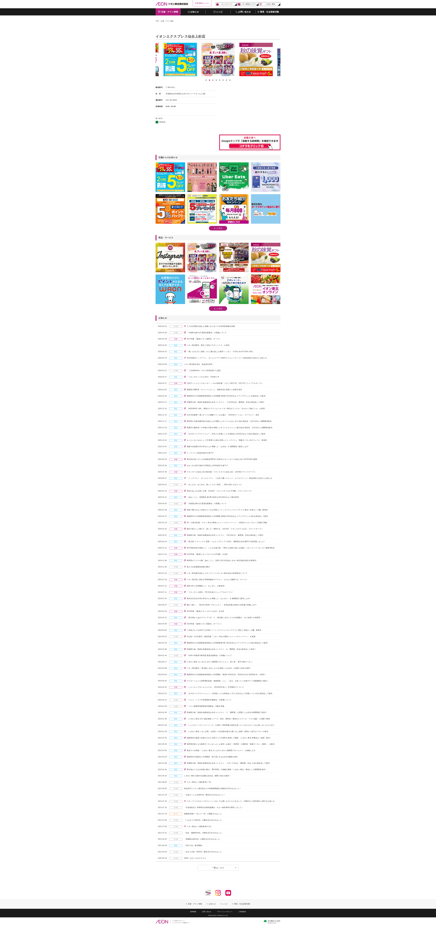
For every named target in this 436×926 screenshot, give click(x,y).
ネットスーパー (227, 4)
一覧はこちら (218, 868)
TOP (157, 21)
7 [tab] (226, 80)
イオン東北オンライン (249, 4)
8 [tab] (229, 80)
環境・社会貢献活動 (242, 904)
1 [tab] (206, 80)
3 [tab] (212, 80)
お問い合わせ (206, 911)
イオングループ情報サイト (182, 922)
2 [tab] (209, 80)
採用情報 (193, 911)
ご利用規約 (242, 911)
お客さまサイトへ (179, 920)
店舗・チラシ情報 (167, 21)
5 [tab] (219, 80)
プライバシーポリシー (225, 911)
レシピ (225, 904)
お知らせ (212, 904)
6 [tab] (223, 80)
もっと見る (218, 228)
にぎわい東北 (270, 4)
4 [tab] (216, 80)
